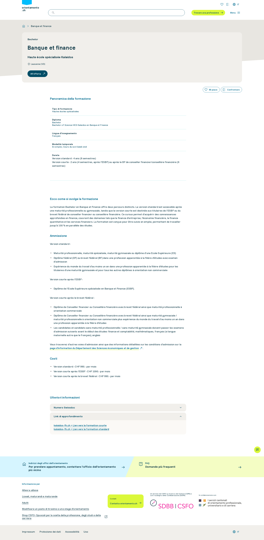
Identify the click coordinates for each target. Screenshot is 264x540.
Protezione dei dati (50, 531)
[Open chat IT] (257, 449)
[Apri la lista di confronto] (227, 4)
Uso (86, 531)
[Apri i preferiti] (222, 4)
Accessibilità (72, 531)
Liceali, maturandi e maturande (39, 496)
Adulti (25, 502)
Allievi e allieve (30, 490)
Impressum (28, 531)
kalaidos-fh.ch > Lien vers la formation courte (80, 425)
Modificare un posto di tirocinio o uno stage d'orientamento (55, 508)
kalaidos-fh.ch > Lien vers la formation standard (81, 429)
